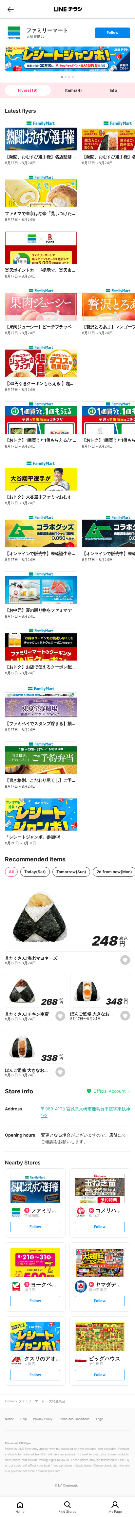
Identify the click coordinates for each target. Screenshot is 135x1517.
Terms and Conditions (74, 1418)
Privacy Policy (42, 1418)
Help (23, 1418)
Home (20, 1511)
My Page (115, 1511)
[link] (14, 33)
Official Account (109, 1091)
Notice (9, 1418)
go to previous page (10, 9)
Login (99, 1418)
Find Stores (67, 1511)
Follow (112, 34)
